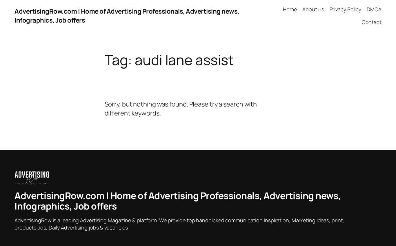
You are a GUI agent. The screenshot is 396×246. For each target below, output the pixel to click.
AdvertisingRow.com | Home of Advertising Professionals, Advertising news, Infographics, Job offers (177, 200)
